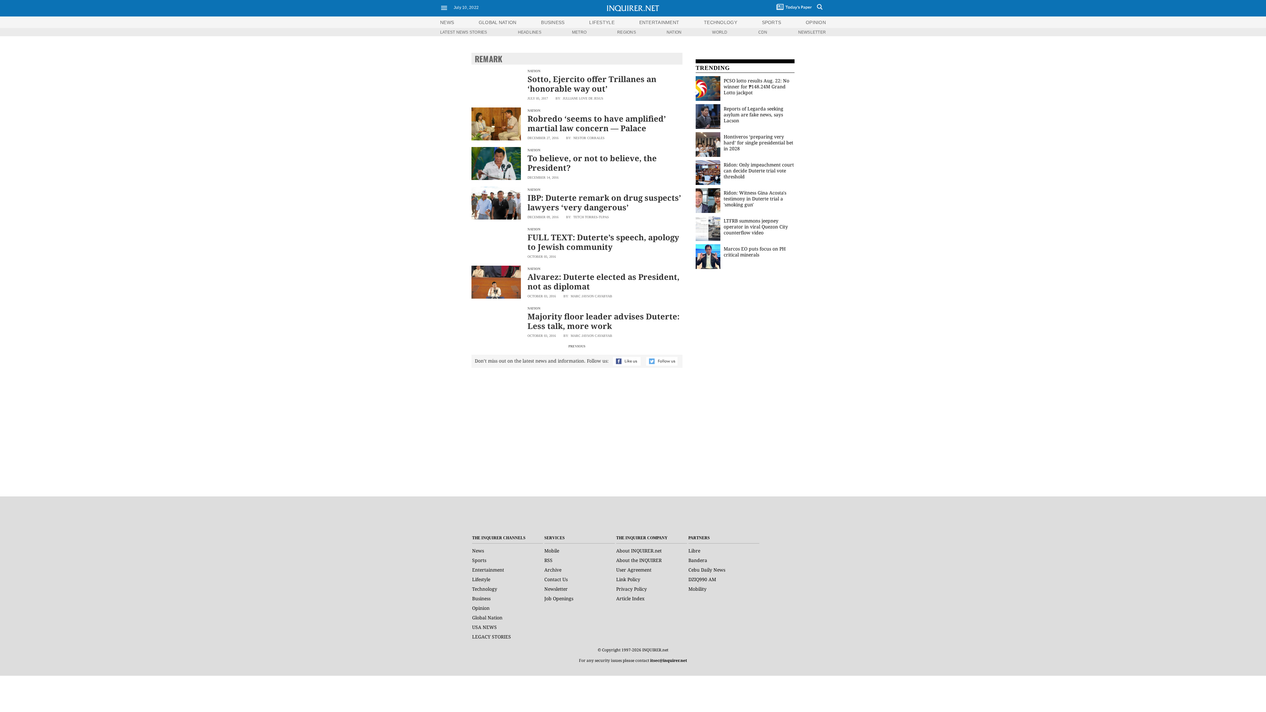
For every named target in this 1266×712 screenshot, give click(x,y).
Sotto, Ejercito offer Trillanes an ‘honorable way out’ (592, 84)
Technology (484, 589)
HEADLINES (529, 32)
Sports (479, 560)
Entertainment (488, 570)
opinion (816, 22)
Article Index (630, 598)
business (552, 22)
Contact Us (556, 579)
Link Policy (628, 579)
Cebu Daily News (706, 570)
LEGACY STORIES (491, 637)
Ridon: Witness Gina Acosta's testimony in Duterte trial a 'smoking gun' (755, 199)
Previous (577, 346)
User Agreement (633, 570)
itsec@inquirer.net (668, 660)
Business (481, 598)
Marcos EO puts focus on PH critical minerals (755, 252)
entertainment (659, 22)
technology (720, 22)
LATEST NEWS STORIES (463, 32)
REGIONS (626, 32)
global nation (498, 22)
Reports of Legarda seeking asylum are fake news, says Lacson (753, 114)
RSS (548, 560)
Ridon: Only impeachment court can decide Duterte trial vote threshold (759, 171)
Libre (694, 551)
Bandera (697, 560)
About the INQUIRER (639, 560)
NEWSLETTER (812, 32)
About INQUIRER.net (639, 551)
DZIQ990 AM (702, 579)
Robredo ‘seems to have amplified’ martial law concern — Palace (597, 123)
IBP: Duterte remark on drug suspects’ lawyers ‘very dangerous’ (604, 202)
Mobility (697, 589)
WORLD (719, 32)
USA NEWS (484, 627)
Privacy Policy (631, 589)
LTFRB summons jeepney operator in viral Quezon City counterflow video (756, 227)
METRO (579, 32)
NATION (674, 32)
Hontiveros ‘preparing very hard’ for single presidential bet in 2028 (758, 143)
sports (771, 22)
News (447, 22)
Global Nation (487, 617)
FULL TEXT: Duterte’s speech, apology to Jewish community (603, 242)
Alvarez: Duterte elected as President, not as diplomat (603, 281)
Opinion (481, 608)
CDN (763, 32)
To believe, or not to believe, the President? (592, 163)
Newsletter (556, 589)
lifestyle (602, 22)
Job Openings (558, 598)
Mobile (551, 551)
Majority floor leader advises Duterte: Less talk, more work (603, 321)
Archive (552, 570)
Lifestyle (481, 579)
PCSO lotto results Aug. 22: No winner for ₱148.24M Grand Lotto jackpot (756, 86)
